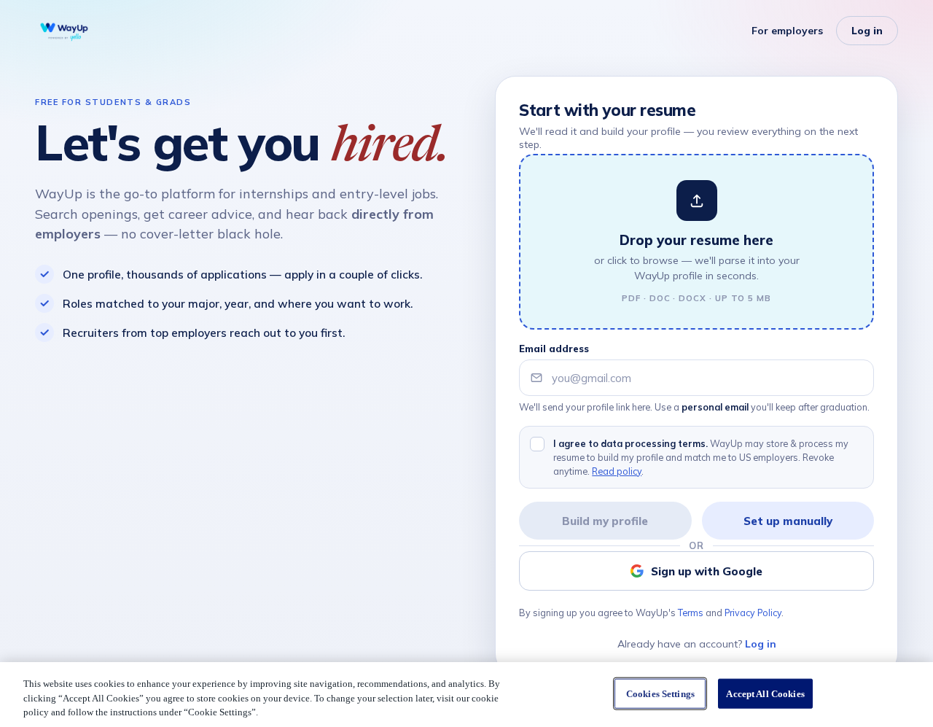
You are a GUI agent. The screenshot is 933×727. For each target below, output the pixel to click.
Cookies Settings (660, 693)
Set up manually (787, 521)
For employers (787, 30)
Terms (690, 612)
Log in (867, 30)
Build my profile (605, 521)
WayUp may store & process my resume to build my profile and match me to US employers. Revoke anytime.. (700, 457)
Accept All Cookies (765, 693)
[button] (696, 242)
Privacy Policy (753, 612)
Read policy (616, 471)
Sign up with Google (706, 571)
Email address (554, 348)
